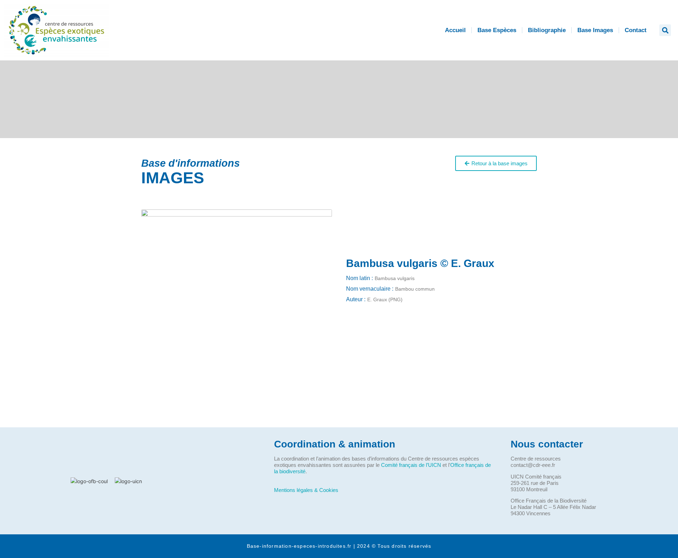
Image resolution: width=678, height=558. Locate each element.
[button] (665, 30)
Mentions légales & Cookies (306, 490)
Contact (636, 30)
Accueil (455, 30)
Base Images (595, 30)
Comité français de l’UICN (411, 465)
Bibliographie (547, 30)
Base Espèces (496, 30)
